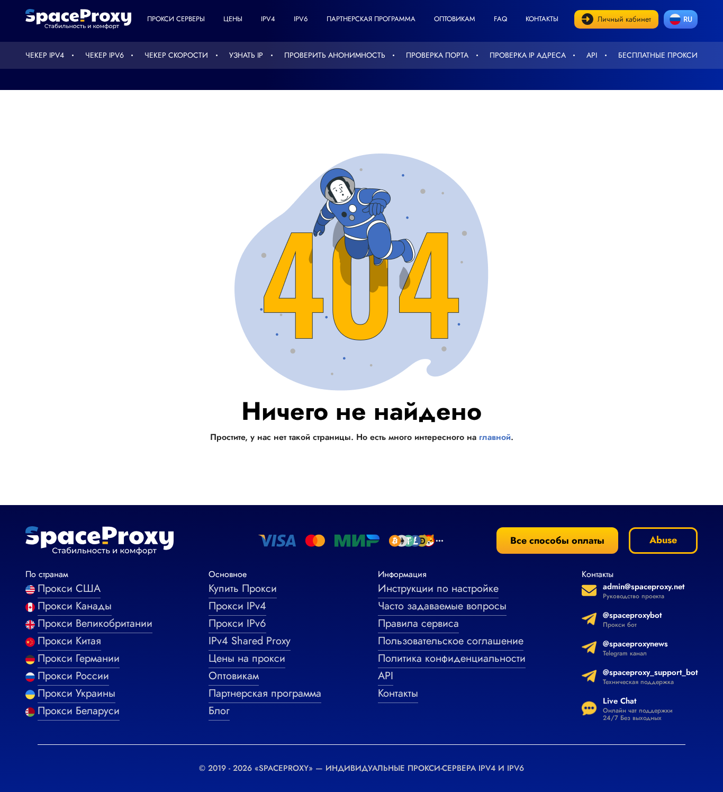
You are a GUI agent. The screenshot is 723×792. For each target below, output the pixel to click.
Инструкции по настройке (438, 588)
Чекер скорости (176, 55)
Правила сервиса (418, 623)
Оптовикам (454, 19)
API (591, 55)
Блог (219, 710)
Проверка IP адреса (528, 55)
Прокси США (69, 588)
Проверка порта (437, 55)
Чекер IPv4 (44, 55)
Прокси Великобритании (95, 623)
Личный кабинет (624, 19)
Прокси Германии (79, 658)
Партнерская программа (371, 19)
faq (500, 19)
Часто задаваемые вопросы (442, 606)
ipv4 (268, 19)
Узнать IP (246, 55)
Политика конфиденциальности (452, 658)
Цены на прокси (247, 658)
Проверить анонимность (334, 55)
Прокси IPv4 (237, 606)
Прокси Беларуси (79, 710)
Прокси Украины (76, 693)
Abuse (663, 540)
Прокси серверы (176, 19)
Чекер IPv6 (104, 55)
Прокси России (73, 675)
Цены (232, 19)
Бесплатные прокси (658, 55)
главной (495, 437)
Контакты (542, 19)
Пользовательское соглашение (450, 641)
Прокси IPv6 (237, 623)
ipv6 (301, 19)
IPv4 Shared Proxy (250, 641)
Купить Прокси (243, 588)
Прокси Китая (69, 641)
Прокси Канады (75, 606)
